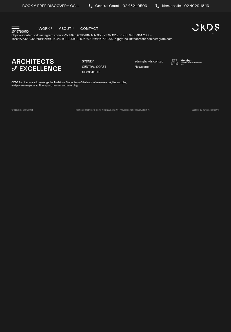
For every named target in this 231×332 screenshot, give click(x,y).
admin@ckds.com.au (149, 61)
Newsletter (142, 67)
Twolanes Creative (211, 110)
